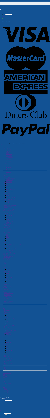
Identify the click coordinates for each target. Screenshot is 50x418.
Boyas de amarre (8, 359)
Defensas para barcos (9, 348)
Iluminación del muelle (9, 350)
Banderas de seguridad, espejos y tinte (11, 330)
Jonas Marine (3, 10)
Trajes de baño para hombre (10, 276)
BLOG (2, 14)
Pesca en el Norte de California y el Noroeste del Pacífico (13, 244)
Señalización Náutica (4, 12)
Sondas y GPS (8, 226)
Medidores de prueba (9, 154)
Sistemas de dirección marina (7, 373)
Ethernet (5, 343)
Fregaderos (6, 368)
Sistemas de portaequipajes (8, 279)
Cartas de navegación (9, 194)
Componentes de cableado (8, 148)
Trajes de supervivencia (9, 316)
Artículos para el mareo (9, 328)
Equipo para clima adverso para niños (9, 208)
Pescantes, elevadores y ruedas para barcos (9, 253)
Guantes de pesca (8, 247)
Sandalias (5, 389)
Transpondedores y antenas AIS (10, 181)
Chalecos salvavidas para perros (10, 319)
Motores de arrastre (7, 242)
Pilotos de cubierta (8, 198)
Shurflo (4, 336)
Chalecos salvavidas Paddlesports (10, 278)
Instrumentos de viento (9, 190)
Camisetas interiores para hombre (8, 293)
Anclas (7, 340)
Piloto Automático (6, 356)
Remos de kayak (8, 270)
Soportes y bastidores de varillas (8, 250)
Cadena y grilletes (8, 341)
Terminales (7, 152)
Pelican (7, 272)
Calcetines (5, 382)
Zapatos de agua (6, 385)
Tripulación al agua (6, 333)
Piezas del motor (5, 254)
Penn (6, 239)
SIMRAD (4, 337)
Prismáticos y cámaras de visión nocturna (9, 199)
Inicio (1, 143)
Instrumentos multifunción (9, 191)
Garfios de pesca (8, 229)
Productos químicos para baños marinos (9, 311)
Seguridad (4, 313)
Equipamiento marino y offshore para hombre (10, 205)
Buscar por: (3, 400)
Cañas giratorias (8, 217)
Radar (7, 187)
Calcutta (7, 234)
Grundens (7, 237)
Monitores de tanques (7, 310)
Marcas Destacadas (7, 232)
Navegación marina (7, 193)
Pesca (3, 143)
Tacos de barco (8, 354)
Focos (6, 165)
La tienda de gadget (7, 192)
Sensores (5, 364)
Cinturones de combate (9, 228)
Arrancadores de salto (9, 158)
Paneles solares (8, 162)
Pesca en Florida (8, 245)
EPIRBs (7, 183)
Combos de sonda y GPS (9, 201)
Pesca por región (7, 143)
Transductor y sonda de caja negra (10, 202)
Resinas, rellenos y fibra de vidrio (7, 287)
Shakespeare (8, 241)
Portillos (5, 260)
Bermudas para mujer (7, 298)
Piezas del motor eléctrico (6, 258)
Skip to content (2, 0)
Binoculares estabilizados (9, 176)
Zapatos (4, 387)
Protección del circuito (9, 156)
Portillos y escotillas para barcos (7, 259)
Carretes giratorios (8, 220)
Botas (5, 381)
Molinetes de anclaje (8, 362)
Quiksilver (4, 262)
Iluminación (5, 163)
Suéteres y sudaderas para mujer (8, 301)
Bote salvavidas (8, 315)
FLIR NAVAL (3, 14)
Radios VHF (6, 361)
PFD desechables (8, 334)
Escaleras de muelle (8, 357)
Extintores (5, 326)
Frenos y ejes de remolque (8, 285)
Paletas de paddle (8, 281)
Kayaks (5, 268)
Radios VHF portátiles (9, 324)
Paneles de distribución (9, 155)
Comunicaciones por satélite (10, 179)
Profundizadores (6, 246)
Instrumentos (6, 344)
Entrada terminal (6, 227)
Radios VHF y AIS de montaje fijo (10, 325)
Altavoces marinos (8, 172)
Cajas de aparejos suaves (9, 215)
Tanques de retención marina (8, 312)
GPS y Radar (6, 184)
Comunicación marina (7, 177)
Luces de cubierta (8, 167)
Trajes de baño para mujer (9, 277)
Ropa (3, 291)
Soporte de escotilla (7, 261)
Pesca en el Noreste (8, 243)
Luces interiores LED (8, 169)
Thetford (4, 375)
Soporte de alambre (8, 151)
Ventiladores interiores (6, 379)
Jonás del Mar (7, 398)
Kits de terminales (8, 150)
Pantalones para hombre (7, 295)
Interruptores (7, 153)
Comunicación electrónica (7, 320)
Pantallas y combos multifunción (10, 186)
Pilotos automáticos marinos (8, 196)
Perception (7, 273)
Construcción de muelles (9, 347)
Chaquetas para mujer (7, 299)
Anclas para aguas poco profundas (9, 213)
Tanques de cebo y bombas (8, 252)
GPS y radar (7, 225)
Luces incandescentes (9, 168)
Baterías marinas (6, 147)
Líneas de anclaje (8, 342)
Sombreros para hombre (6, 374)
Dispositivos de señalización (8, 182)
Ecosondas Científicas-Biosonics (6, 12)
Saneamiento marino (5, 308)
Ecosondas (5, 339)
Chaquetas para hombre (7, 294)
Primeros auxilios (6, 327)
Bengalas (7, 331)
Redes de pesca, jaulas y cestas (10, 230)
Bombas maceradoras (7, 309)
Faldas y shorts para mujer (7, 300)
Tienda (3, 15)
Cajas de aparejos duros (9, 214)
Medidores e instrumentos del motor (8, 210)
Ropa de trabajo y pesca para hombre (9, 209)
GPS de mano (8, 185)
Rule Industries (5, 306)
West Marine (7, 275)
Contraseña (2, 413)
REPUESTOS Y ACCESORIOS (8, 363)
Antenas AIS (7, 321)
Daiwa (7, 236)
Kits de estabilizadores (7, 231)
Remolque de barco (5, 283)
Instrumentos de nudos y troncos (10, 189)
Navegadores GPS (6, 345)
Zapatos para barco (7, 392)
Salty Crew (4, 307)
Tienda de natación (5, 377)
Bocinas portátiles (8, 173)
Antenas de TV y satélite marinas (10, 178)
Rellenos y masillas (7, 289)
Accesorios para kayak (9, 269)
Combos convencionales (9, 223)
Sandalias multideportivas (7, 383)
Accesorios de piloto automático (10, 197)
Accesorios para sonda (9, 200)
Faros (6, 164)
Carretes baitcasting (8, 219)
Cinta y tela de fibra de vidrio (8, 288)
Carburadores (6, 255)
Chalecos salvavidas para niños (10, 318)
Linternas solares (8, 166)
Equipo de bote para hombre (8, 207)
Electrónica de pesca (7, 224)
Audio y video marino (7, 171)
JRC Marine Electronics (5, 10)
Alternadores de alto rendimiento (10, 157)
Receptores (7, 174)
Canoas (5, 267)
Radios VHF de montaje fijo (9, 180)
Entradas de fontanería (6, 203)
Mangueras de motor (7, 257)
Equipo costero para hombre (8, 206)
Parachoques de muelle (9, 352)
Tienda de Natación (5, 376)
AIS (4, 338)
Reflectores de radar (8, 332)
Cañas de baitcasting (8, 216)
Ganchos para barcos (9, 349)
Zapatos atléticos (6, 390)
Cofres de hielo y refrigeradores (8, 221)
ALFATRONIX (3, 16)
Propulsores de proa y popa (9, 353)
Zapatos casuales (6, 384)
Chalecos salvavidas (7, 317)
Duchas (5, 367)
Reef (3, 265)
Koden (2, 13)
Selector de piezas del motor (7, 335)
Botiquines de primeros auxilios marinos (11, 329)
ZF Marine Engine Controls (5, 11)
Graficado (7, 195)
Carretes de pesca (6, 218)
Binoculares (6, 175)
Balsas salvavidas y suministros (8, 314)
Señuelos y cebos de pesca (8, 249)
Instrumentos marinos (7, 188)
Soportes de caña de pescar (10, 251)
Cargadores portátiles (9, 159)
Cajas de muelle (8, 346)
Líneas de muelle (8, 351)
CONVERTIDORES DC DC (9, 160)
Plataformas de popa (9, 358)
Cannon (7, 235)
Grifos (5, 369)
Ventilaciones (4, 378)
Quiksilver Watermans (6, 264)
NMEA (5, 355)
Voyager (7, 274)
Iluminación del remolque (7, 286)
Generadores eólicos (8, 161)
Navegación (4, 211)
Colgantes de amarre (9, 360)
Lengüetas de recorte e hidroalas (8, 256)
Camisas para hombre (7, 292)
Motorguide (7, 238)
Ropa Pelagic (7, 240)
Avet (6, 233)
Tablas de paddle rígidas (9, 282)
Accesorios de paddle (9, 280)
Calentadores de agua (7, 366)
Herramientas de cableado (9, 149)
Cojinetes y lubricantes (7, 284)
